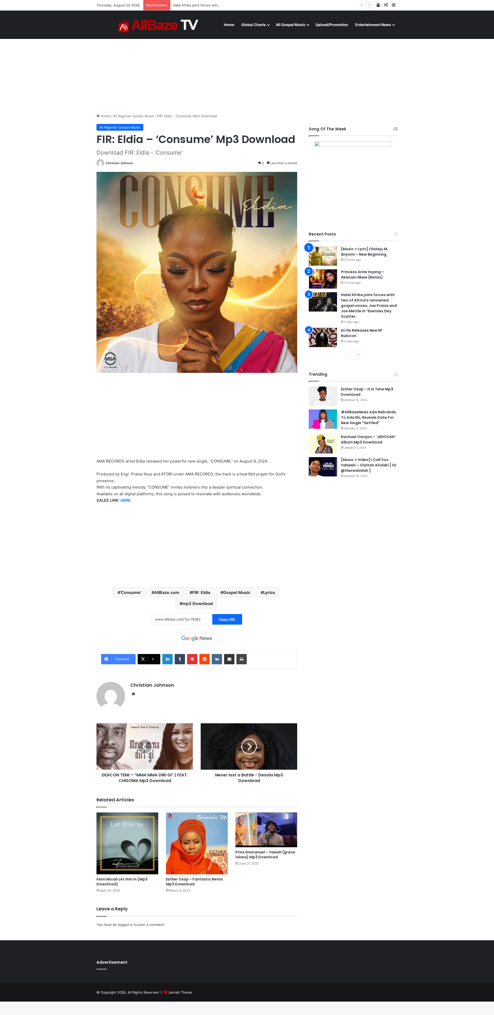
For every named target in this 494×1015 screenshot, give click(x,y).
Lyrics (269, 592)
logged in (125, 924)
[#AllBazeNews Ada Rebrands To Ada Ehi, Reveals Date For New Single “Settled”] (323, 419)
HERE (125, 500)
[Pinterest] (192, 659)
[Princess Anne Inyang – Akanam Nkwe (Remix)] (323, 279)
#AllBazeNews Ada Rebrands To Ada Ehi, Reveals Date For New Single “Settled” (368, 417)
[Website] (133, 694)
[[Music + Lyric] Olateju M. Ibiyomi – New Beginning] (323, 256)
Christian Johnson (119, 163)
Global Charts (253, 24)
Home (229, 24)
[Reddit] (204, 659)
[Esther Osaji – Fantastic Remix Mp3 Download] (197, 843)
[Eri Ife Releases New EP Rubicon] (323, 337)
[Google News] (197, 638)
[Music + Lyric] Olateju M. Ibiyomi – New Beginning (364, 251)
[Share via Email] (229, 659)
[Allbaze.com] (158, 24)
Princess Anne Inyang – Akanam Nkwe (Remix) (362, 274)
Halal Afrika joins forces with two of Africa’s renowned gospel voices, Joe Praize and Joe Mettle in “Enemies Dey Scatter (270, 5)
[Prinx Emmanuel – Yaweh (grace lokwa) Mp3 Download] (266, 829)
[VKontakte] (217, 659)
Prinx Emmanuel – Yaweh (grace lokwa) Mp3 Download (265, 855)
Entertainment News (373, 24)
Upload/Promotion (331, 24)
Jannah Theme (180, 992)
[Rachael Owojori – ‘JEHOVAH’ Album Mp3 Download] (323, 444)
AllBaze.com (166, 592)
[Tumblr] (180, 659)
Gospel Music (236, 592)
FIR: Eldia (201, 592)
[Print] (241, 659)
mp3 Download (197, 603)
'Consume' (130, 592)
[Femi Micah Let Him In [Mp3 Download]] (127, 843)
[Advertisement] (247, 69)
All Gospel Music (290, 24)
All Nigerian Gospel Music (133, 116)
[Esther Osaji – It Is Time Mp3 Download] (323, 396)
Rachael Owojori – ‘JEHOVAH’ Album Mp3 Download (368, 439)
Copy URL (227, 619)
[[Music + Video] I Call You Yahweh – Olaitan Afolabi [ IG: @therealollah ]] (323, 466)
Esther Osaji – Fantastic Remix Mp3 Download (194, 882)
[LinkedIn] (167, 659)
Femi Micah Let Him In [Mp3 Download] (121, 882)
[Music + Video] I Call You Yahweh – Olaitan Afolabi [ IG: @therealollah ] (369, 465)
